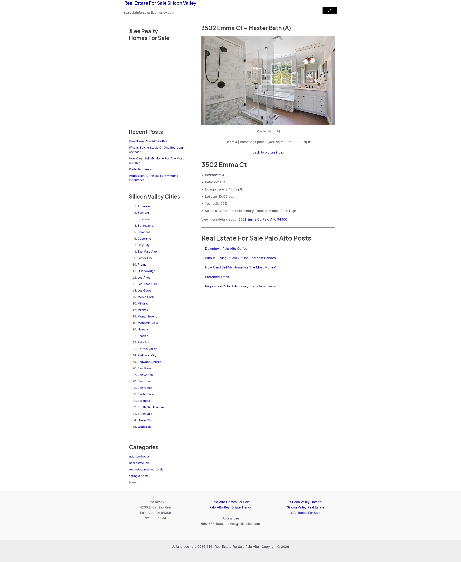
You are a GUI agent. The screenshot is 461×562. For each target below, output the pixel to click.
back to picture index (268, 152)
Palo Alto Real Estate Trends (230, 507)
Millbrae (143, 303)
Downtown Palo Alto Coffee (148, 141)
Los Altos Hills (147, 284)
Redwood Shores (149, 362)
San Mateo (145, 388)
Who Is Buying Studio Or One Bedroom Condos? (241, 258)
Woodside (144, 426)
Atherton (144, 206)
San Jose (144, 381)
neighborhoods (139, 456)
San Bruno (145, 368)
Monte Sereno (147, 316)
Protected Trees (140, 169)
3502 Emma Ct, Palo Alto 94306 (262, 219)
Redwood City (147, 355)
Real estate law (139, 463)
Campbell (144, 232)
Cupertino (144, 238)
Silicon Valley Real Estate (305, 507)
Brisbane (144, 219)
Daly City (144, 245)
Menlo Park (146, 297)
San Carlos (145, 375)
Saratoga (144, 401)
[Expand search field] (330, 10)
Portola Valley (147, 349)
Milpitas (143, 310)
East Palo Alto (147, 251)
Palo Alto (144, 342)
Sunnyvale (145, 414)
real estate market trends (146, 469)
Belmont (143, 212)
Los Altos (144, 277)
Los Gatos (144, 290)
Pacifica (143, 336)
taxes (132, 482)
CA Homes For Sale (305, 513)
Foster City (145, 258)
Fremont (143, 264)
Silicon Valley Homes (305, 502)
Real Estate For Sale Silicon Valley (160, 3)
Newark (143, 329)
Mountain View (148, 323)
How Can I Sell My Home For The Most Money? (241, 267)
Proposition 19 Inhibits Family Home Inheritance (240, 286)
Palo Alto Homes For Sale (230, 502)
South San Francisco (152, 407)
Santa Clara (146, 394)
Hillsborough (146, 271)
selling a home (139, 476)
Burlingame (145, 225)
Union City (145, 420)
